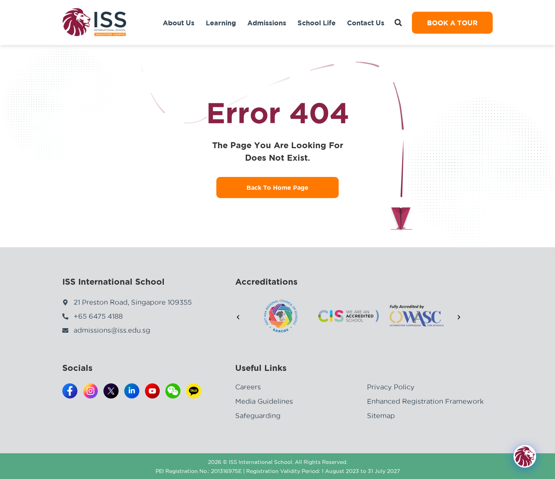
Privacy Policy (391, 387)
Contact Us (365, 22)
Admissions (266, 22)
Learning (221, 22)
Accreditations (266, 281)
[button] (398, 22)
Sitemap (381, 415)
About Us (178, 22)
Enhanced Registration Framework (425, 401)
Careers (248, 387)
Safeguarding (258, 415)
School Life (317, 22)
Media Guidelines (264, 401)
